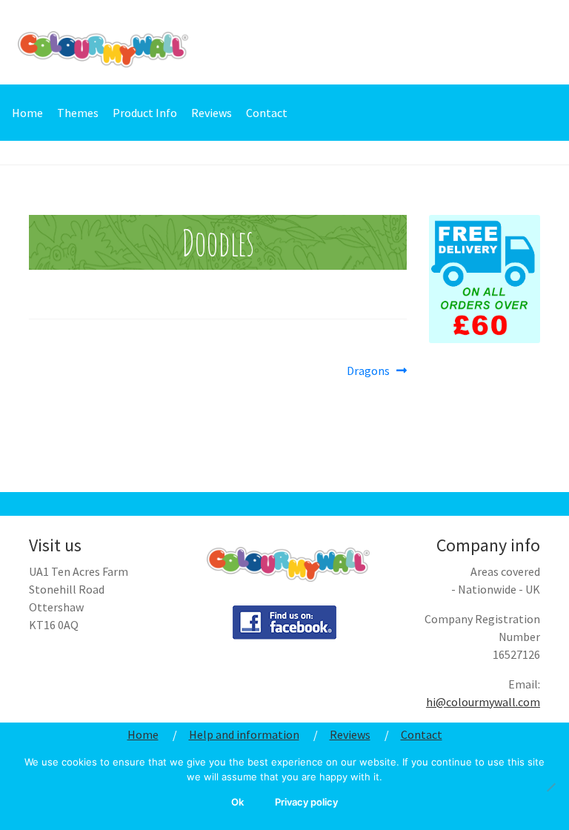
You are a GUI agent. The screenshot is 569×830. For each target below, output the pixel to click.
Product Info (145, 112)
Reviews (211, 112)
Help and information (244, 734)
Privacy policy (306, 802)
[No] (550, 787)
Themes (78, 112)
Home (27, 112)
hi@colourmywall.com (483, 701)
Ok (237, 802)
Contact (266, 112)
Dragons (368, 370)
